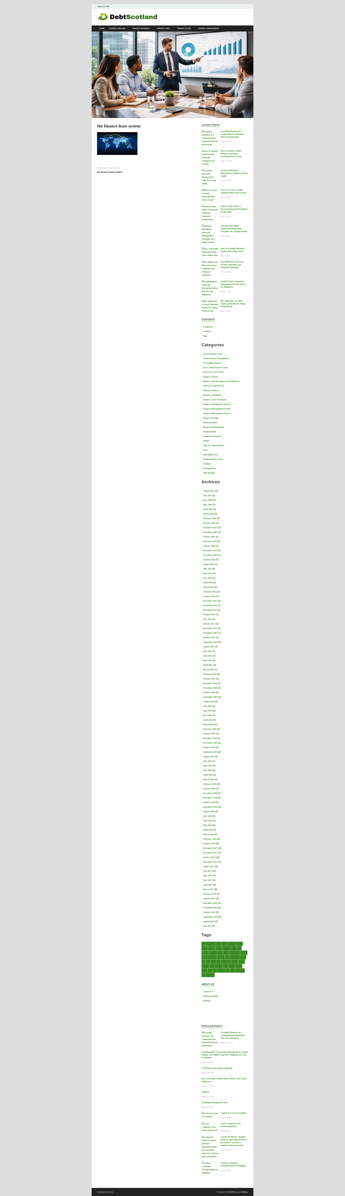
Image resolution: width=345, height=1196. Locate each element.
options (225, 966)
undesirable (210, 975)
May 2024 (207, 578)
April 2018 (208, 830)
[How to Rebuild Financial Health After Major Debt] (210, 249)
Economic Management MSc (215, 1102)
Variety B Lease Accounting (233, 1113)
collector (211, 948)
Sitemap (206, 1000)
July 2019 (207, 761)
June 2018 (207, 821)
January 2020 (209, 733)
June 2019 (207, 766)
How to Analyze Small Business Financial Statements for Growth (231, 154)
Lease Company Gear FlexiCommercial (231, 1124)
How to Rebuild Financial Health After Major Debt (232, 249)
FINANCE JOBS (163, 28)
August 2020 (208, 701)
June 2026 (207, 500)
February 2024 (210, 592)
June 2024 (207, 573)
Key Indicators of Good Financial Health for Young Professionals (233, 304)
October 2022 (209, 614)
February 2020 (210, 729)
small (215, 970)
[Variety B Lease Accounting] (210, 1113)
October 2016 (209, 912)
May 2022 (207, 619)
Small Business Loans (213, 459)
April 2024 (208, 582)
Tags (205, 336)
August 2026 (208, 491)
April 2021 (208, 665)
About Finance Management (216, 358)
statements (221, 970)
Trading (206, 464)
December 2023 (210, 601)
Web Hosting (209, 473)
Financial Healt (210, 422)
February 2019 (210, 784)
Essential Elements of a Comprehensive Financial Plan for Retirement (232, 134)
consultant (227, 948)
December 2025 (210, 527)
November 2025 (210, 532)
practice (232, 966)
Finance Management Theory (216, 413)
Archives (207, 331)
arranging (232, 944)
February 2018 (210, 839)
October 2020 (209, 692)
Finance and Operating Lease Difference (221, 381)
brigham (239, 944)
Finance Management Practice (217, 409)
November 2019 (210, 743)
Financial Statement (212, 436)
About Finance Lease (212, 354)
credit (239, 948)
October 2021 (209, 637)
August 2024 (208, 564)
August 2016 (208, 921)
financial (244, 953)
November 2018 (210, 798)
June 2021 (207, 656)
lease (203, 962)
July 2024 (207, 569)
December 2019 (210, 738)
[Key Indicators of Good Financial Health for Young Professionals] (210, 301)
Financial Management (213, 427)
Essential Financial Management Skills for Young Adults (234, 173)
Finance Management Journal (216, 404)
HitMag (244, 1192)
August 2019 (208, 756)
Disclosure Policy (210, 996)
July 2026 (207, 495)
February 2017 (210, 894)
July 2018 (207, 816)
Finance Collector (211, 390)
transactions (240, 970)
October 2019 (209, 747)
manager (234, 962)
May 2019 (207, 770)
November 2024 (210, 555)
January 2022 (209, 624)
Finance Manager (211, 418)
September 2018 (210, 807)
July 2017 (207, 871)
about (204, 944)
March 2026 (208, 514)
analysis (224, 944)
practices (238, 966)
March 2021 (208, 669)
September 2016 (210, 917)
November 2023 (210, 605)
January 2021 (209, 679)
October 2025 (209, 537)
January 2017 (209, 898)
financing (220, 957)
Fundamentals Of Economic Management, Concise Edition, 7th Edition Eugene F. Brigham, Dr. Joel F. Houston (224, 1055)
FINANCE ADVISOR (117, 28)
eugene (220, 953)
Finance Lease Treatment (214, 399)
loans (218, 962)
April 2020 (208, 720)
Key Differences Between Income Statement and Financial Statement (232, 265)
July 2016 (207, 926)
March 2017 (208, 889)
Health (206, 441)
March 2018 (208, 834)
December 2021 (210, 628)
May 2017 (207, 880)
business (205, 948)
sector (210, 970)
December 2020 (210, 683)
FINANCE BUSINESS (141, 28)
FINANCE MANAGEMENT (208, 28)
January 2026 (209, 523)
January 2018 (209, 843)
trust (203, 975)
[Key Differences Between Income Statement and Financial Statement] (210, 262)
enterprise (213, 953)
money (212, 966)
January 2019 (209, 788)
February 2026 (210, 518)
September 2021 (210, 642)
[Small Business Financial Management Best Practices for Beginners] (210, 282)
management (226, 962)
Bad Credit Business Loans (215, 367)
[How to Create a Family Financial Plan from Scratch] (210, 190)
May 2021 (207, 660)
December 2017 (210, 848)
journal (243, 957)
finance (226, 953)
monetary (205, 966)
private (204, 970)
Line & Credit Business (213, 445)
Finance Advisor (210, 377)
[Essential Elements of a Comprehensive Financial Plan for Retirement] (210, 131)
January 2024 (209, 596)
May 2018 (207, 825)
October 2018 (209, 802)
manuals (241, 962)
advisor (218, 944)
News (205, 450)
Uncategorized (209, 468)
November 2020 (210, 688)
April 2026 (208, 509)
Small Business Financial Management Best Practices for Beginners (233, 284)
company (218, 948)
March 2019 (208, 779)
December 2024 (210, 550)
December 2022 (210, 610)
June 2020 (207, 711)
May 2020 (207, 715)
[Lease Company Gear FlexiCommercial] (210, 1124)
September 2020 (210, 697)
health (227, 957)
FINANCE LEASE (184, 28)
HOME (102, 28)
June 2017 (207, 875)
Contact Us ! (208, 991)
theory (232, 970)
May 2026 (207, 505)
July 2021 (207, 651)
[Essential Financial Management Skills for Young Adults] (210, 171)
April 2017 (208, 885)
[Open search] (247, 28)
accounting (210, 944)
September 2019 (210, 752)
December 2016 (210, 903)
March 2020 (208, 724)
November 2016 (210, 908)
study (227, 970)
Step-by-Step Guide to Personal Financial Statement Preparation (234, 209)
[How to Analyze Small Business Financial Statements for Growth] (210, 151)
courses (234, 948)
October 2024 (209, 559)
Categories (208, 327)
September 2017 (210, 862)
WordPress (232, 1192)
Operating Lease (210, 454)
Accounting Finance (212, 363)
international (235, 957)
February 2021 (210, 674)
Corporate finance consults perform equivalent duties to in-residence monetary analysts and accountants (233, 1141)
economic (205, 953)
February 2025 (210, 541)
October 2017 (209, 857)
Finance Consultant (212, 395)
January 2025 (209, 546)
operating (218, 966)
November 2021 (210, 633)
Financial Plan (209, 432)
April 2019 (208, 775)
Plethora (205, 1092)
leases (208, 962)
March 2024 (208, 587)
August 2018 (208, 811)
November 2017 (210, 853)
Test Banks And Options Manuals (217, 1068)
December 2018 (210, 793)
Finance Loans (234, 953)
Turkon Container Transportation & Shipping (233, 1164)
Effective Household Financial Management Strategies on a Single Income (234, 228)
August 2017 (208, 866)
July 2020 (207, 706)
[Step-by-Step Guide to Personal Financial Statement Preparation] (210, 206)
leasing (213, 962)
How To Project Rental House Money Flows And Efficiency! (223, 1080)
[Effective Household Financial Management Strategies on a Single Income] (210, 226)
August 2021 (208, 646)
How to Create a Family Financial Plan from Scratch (233, 191)
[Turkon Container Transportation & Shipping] (210, 1163)
